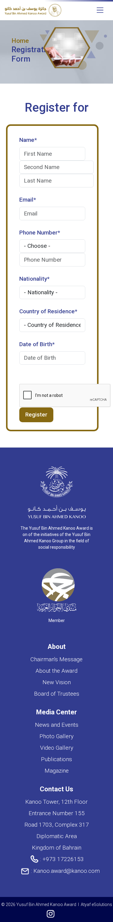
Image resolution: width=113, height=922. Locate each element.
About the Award (56, 670)
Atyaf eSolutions (96, 904)
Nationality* (34, 278)
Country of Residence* (48, 311)
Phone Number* (39, 232)
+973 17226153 (63, 859)
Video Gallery (56, 747)
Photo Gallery (56, 736)
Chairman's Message (56, 659)
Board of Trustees (56, 693)
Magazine (57, 770)
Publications (56, 759)
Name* (28, 139)
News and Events (56, 724)
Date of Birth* (37, 344)
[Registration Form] (33, 9)
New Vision (56, 682)
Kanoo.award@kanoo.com (66, 870)
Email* (27, 199)
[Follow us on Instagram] (50, 914)
